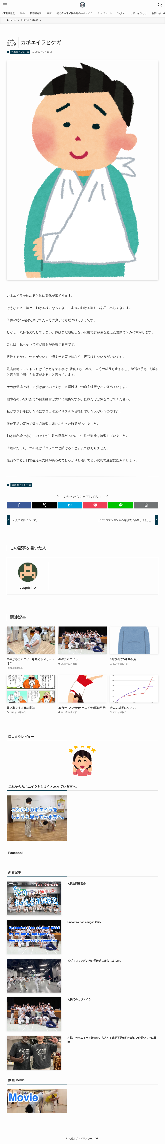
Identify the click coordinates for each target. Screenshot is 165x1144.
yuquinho (28, 587)
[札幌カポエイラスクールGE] (82, 5)
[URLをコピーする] (146, 505)
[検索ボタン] (160, 5)
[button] (19, 505)
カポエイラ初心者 (20, 52)
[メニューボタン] (5, 5)
